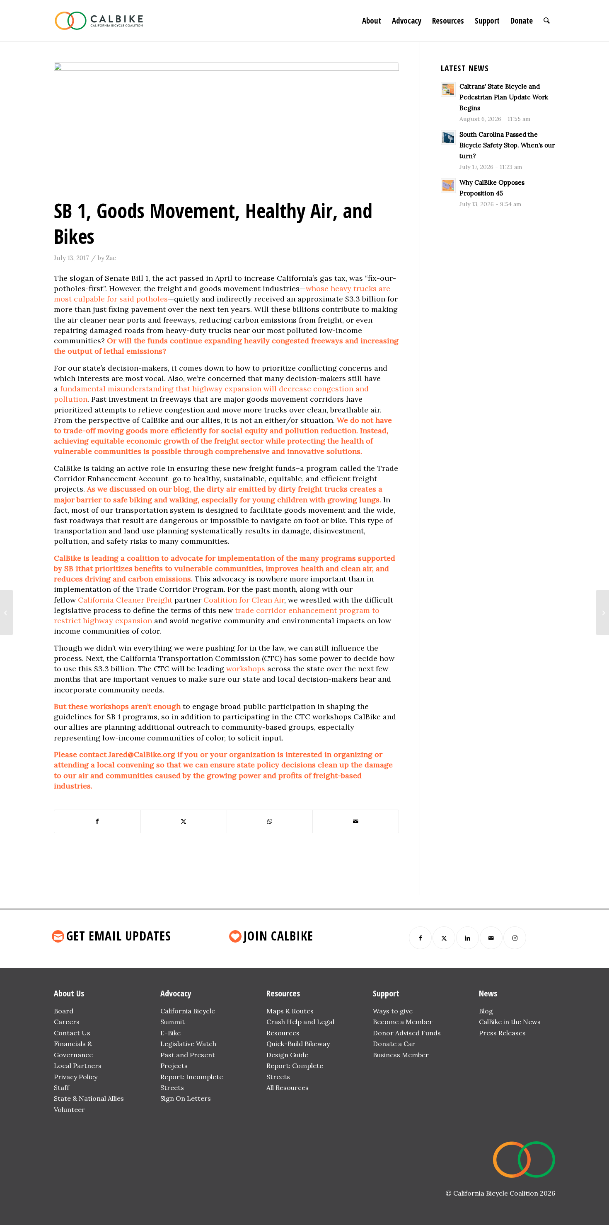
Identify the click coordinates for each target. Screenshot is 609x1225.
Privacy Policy (75, 1077)
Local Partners (78, 1065)
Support (386, 993)
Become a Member (403, 1022)
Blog (486, 1011)
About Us (69, 993)
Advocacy (175, 993)
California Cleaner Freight (125, 600)
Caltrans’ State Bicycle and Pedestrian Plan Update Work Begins (503, 97)
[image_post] (226, 128)
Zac (111, 258)
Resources (283, 993)
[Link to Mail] (491, 937)
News (488, 993)
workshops (245, 668)
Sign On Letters (185, 1098)
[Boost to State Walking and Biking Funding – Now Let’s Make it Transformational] (602, 612)
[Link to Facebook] (420, 937)
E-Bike (170, 1033)
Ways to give (393, 1011)
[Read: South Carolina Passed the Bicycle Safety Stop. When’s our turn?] (448, 137)
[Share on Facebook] (97, 821)
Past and (174, 1055)
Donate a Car (394, 1043)
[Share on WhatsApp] (270, 821)
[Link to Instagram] (514, 937)
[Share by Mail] (356, 821)
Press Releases (502, 1033)
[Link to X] (444, 937)
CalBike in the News (510, 1022)
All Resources (287, 1087)
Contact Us (72, 1033)
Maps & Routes (290, 1011)
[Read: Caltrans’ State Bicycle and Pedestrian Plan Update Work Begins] (448, 89)
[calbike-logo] (99, 20)
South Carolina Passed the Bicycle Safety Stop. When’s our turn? (507, 145)
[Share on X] (184, 821)
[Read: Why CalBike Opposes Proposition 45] (448, 185)
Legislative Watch (188, 1043)
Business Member (401, 1055)
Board (63, 1011)
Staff (61, 1087)
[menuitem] (372, 20)
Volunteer (69, 1109)
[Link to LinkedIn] (467, 937)
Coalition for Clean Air (243, 600)
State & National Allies (89, 1098)
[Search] (546, 20)
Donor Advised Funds (407, 1033)
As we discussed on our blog (138, 489)
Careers (67, 1022)
